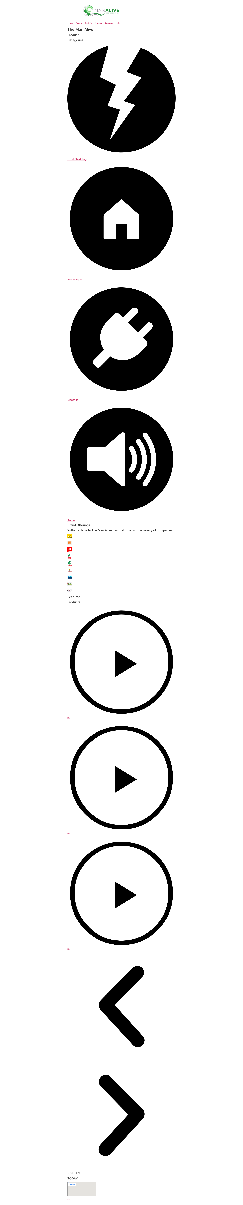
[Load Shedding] (121, 152)
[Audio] (121, 513)
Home (71, 23)
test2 (69, 1199)
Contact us (109, 23)
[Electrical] (121, 393)
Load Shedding (77, 159)
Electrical (73, 399)
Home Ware (74, 279)
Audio (71, 520)
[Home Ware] (121, 272)
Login (118, 23)
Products (88, 23)
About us (79, 23)
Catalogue (98, 23)
